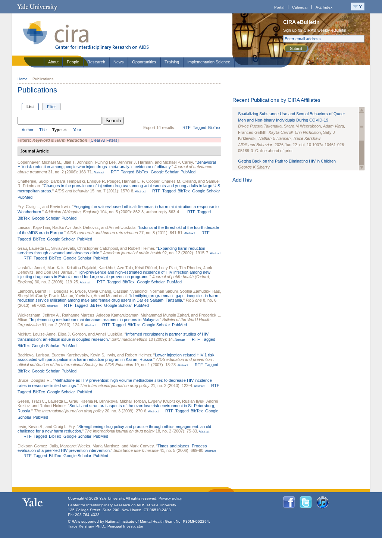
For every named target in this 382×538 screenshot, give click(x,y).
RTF (186, 127)
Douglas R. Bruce (70, 291)
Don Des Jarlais (58, 272)
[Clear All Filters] (104, 140)
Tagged (199, 127)
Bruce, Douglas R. (34, 380)
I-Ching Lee (105, 162)
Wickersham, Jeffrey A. (39, 315)
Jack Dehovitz (86, 227)
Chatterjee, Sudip (33, 181)
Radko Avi (61, 227)
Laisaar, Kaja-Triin (34, 227)
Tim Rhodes (190, 267)
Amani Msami (106, 295)
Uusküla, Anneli (31, 267)
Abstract (98, 172)
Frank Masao (61, 295)
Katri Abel (106, 267)
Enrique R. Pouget (103, 181)
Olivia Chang (99, 291)
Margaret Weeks (75, 446)
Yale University (37, 6)
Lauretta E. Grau (63, 401)
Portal (279, 7)
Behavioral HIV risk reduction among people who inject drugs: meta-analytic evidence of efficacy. (117, 164)
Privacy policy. (170, 498)
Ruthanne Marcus (78, 315)
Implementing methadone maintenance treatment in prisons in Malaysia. (95, 319)
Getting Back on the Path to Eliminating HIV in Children (287, 161)
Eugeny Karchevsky (69, 355)
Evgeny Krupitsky (164, 401)
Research (96, 62)
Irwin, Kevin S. (30, 426)
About (53, 62)
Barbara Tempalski (68, 181)
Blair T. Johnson (78, 162)
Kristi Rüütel (146, 267)
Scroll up (361, 110)
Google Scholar (165, 172)
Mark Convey (141, 446)
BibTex (214, 127)
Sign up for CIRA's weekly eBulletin (314, 30)
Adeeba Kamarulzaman (117, 315)
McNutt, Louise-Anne (37, 334)
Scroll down (361, 167)
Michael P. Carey (178, 162)
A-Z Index (324, 7)
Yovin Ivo (83, 295)
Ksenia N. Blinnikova (99, 401)
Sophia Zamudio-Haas (200, 291)
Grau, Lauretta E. (33, 248)
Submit (296, 48)
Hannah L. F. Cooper (140, 181)
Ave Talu (125, 267)
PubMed (188, 172)
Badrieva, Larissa (33, 355)
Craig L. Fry (64, 426)
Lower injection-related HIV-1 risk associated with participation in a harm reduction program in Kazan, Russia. (116, 357)
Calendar (300, 7)
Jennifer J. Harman (135, 162)
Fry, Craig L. (29, 206)
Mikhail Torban (133, 401)
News (118, 62)
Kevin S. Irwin (102, 355)
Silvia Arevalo (63, 248)
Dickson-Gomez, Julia (38, 446)
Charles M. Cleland (179, 181)
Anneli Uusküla (122, 227)
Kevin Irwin (60, 206)
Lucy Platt (168, 267)
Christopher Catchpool (97, 248)
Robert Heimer (141, 248)
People (73, 62)
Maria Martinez (106, 446)
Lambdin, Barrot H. (34, 291)
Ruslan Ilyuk (193, 401)
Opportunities (144, 62)
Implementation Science (208, 62)
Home (23, 79)
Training (172, 62)
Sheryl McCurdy (32, 295)
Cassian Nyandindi (130, 291)
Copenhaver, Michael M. (39, 162)
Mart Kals (56, 267)
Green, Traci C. (32, 401)
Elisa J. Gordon (72, 334)
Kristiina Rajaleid (81, 267)
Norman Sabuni (164, 291)
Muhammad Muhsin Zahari (165, 315)
